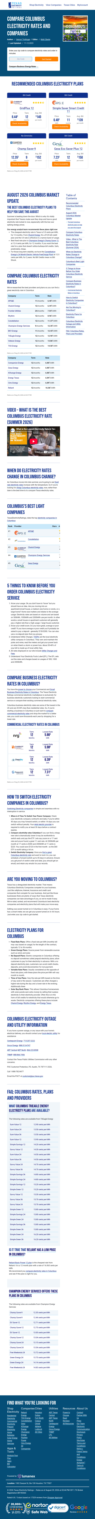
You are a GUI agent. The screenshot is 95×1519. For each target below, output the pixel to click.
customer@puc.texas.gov (32, 1076)
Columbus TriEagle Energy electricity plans (29, 1108)
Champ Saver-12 (17, 1327)
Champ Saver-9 (27, 148)
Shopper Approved (54, 1497)
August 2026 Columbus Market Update (73, 216)
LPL (50, 1435)
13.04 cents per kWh (41, 1337)
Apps (9, 1461)
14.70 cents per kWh (42, 1164)
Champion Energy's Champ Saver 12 (44, 241)
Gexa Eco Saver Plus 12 (68, 148)
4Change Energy (14, 373)
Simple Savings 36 (17, 1174)
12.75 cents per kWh (41, 1327)
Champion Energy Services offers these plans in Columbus (33, 1293)
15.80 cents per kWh (42, 1209)
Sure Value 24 (15, 1129)
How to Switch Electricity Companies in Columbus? (75, 300)
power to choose (25, 689)
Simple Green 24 (16, 1219)
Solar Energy (12, 1438)
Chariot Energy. (34, 235)
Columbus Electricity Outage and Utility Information (74, 324)
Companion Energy (16, 363)
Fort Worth (39, 1418)
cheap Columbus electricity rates (29, 488)
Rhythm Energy (30, 1003)
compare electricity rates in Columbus (41, 1271)
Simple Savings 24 (17, 1179)
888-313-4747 (24, 1045)
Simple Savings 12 (17, 1144)
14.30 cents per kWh (42, 1149)
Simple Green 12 (16, 1189)
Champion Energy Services (19, 326)
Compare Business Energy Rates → (23, 66)
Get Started (46, 59)
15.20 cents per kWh (42, 1184)
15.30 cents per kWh (42, 1194)
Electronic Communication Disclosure (83, 1429)
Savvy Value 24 (16, 1164)
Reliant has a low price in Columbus (32, 1252)
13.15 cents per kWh (41, 1342)
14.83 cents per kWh (41, 1367)
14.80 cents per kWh (42, 1174)
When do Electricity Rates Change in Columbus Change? (74, 254)
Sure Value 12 (15, 1124)
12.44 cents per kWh (41, 1317)
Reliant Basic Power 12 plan (20, 1263)
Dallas (37, 1415)
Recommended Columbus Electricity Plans (74, 206)
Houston (38, 1412)
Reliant (11, 388)
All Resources (68, 1424)
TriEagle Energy (14, 336)
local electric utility (49, 1033)
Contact (80, 1412)
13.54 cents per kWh (41, 1347)
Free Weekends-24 (17, 1352)
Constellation (13, 321)
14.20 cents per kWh (42, 1144)
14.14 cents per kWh (41, 1362)
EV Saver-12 (15, 1322)
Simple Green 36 (16, 1229)
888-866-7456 (19, 1055)
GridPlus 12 (27, 108)
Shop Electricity (36, 5)
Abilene (38, 1426)
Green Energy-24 (16, 1357)
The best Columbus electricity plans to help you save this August (75, 224)
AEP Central (12, 1050)
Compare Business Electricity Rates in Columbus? (73, 284)
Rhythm (11, 316)
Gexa (23, 1424)
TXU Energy (13, 346)
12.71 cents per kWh (41, 1322)
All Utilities (53, 1437)
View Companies (53, 5)
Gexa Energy (13, 368)
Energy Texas (13, 378)
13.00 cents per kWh (41, 1332)
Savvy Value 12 (16, 1149)
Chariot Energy (14, 306)
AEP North (22, 1050)
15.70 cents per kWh (42, 1199)
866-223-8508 (32, 1050)
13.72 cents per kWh (41, 1352)
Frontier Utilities (14, 311)
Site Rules (81, 1440)
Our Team (81, 1424)
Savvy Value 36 (16, 1169)
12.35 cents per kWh (41, 1312)
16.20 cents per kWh (42, 1234)
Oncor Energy (12, 1045)
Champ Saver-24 (17, 1342)
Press (79, 1421)
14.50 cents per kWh (42, 1154)
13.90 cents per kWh (42, 1139)
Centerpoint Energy (15, 1041)
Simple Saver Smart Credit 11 (68, 110)
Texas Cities (69, 5)
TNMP (9, 1055)
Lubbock (38, 1429)
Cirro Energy (13, 383)
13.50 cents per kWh (42, 1129)
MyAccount (82, 5)
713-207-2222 (29, 1041)
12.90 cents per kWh (42, 1124)
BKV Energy (13, 331)
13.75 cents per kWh (41, 1357)
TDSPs (36, 637)
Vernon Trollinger (23, 39)
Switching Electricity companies (20, 809)
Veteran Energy (14, 341)
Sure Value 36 (15, 1134)
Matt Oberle (45, 39)
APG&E (11, 301)
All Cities (38, 1432)
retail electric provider (43, 824)
